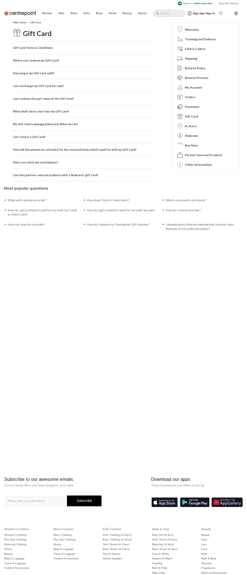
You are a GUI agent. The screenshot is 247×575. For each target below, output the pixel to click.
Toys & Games (111, 553)
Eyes (204, 539)
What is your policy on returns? (186, 200)
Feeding (157, 563)
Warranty (192, 29)
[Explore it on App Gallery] (227, 502)
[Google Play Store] (195, 502)
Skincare (206, 563)
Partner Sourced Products (203, 155)
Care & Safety (160, 553)
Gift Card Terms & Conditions (33, 47)
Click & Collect (195, 49)
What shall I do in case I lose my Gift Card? (41, 111)
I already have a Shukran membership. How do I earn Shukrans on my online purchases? (200, 226)
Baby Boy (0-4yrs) (163, 544)
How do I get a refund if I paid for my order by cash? (121, 210)
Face (204, 548)
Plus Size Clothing (15, 539)
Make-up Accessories (214, 572)
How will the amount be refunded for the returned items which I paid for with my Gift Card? (74, 149)
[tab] (83, 47)
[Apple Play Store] (164, 502)
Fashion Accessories (16, 567)
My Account (193, 87)
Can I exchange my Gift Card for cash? (38, 86)
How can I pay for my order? (26, 224)
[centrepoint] (21, 13)
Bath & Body (208, 558)
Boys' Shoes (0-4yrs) (165, 548)
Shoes (8, 548)
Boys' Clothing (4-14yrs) (117, 539)
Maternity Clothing (15, 544)
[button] (221, 13)
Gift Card (35, 22)
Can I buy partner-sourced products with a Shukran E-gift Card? (55, 175)
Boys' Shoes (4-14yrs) (116, 548)
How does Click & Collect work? (108, 200)
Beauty (8, 553)
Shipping (191, 58)
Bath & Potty (159, 567)
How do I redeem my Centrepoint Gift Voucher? (118, 224)
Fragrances (208, 567)
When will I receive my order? (27, 200)
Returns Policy (195, 68)
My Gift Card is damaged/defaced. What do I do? (45, 124)
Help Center (20, 22)
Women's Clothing (15, 534)
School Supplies (112, 558)
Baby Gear (158, 572)
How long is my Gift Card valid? (33, 73)
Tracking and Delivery (200, 39)
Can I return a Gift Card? (29, 137)
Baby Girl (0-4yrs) (163, 534)
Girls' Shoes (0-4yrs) (164, 539)
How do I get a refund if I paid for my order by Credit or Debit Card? (42, 212)
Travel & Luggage (15, 563)
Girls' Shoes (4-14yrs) (116, 544)
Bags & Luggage (14, 558)
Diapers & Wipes (162, 558)
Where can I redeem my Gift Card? (36, 60)
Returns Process (196, 77)
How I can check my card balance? (35, 162)
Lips (203, 544)
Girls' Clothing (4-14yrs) (117, 534)
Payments (192, 106)
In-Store (191, 126)
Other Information (198, 164)
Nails (204, 553)
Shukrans (191, 135)
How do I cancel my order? (183, 210)
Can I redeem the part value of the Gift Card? (43, 98)
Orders (190, 97)
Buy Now (191, 145)
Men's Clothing (62, 534)
